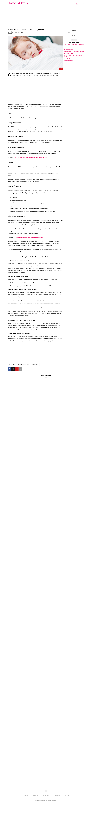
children (12, 364)
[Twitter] (77, 4)
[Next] (46, 791)
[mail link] (20, 369)
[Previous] (46, 377)
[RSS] (80, 4)
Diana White (20, 32)
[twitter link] (13, 369)
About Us (25, 795)
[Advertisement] (46, 17)
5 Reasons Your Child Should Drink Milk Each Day (29, 237)
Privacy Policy (46, 795)
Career (52, 4)
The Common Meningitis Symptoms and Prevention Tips (31, 157)
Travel (58, 4)
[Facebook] (73, 4)
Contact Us (57, 795)
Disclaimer (35, 795)
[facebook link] (9, 369)
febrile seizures (23, 364)
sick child (35, 364)
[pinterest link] (61, 69)
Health (40, 4)
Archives (67, 795)
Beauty (34, 4)
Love (46, 4)
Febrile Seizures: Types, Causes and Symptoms (26, 29)
